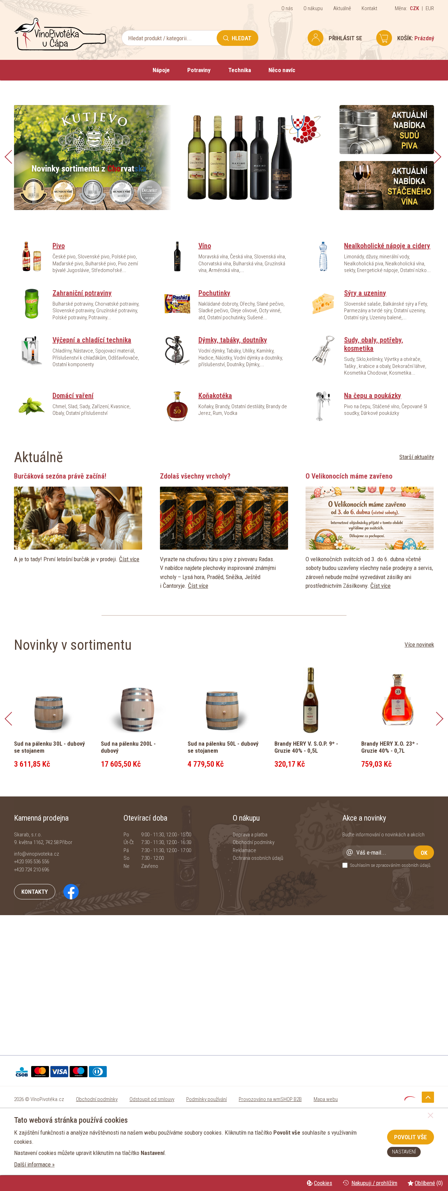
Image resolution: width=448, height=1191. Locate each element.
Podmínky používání (206, 1099)
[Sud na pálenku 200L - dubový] (137, 699)
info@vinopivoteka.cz (36, 854)
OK (424, 852)
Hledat (241, 38)
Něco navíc (281, 70)
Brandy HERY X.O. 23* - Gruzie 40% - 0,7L (389, 747)
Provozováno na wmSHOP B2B (270, 1099)
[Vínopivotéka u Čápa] (60, 48)
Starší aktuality (416, 456)
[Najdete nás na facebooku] (67, 891)
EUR (430, 8)
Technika (239, 70)
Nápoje (161, 70)
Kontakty (34, 891)
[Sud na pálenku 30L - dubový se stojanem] (50, 699)
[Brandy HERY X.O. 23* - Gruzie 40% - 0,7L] (397, 699)
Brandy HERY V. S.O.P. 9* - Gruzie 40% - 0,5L (306, 747)
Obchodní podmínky (253, 842)
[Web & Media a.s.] (409, 1098)
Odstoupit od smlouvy (152, 1099)
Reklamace (244, 850)
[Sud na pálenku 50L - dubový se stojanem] (224, 699)
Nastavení (404, 1152)
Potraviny (199, 70)
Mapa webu (326, 1099)
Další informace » (34, 1164)
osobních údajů (415, 865)
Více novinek (419, 644)
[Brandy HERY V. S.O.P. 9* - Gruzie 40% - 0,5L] (311, 699)
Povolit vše (410, 1137)
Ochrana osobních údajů (258, 858)
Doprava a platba (250, 834)
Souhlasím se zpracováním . (390, 865)
